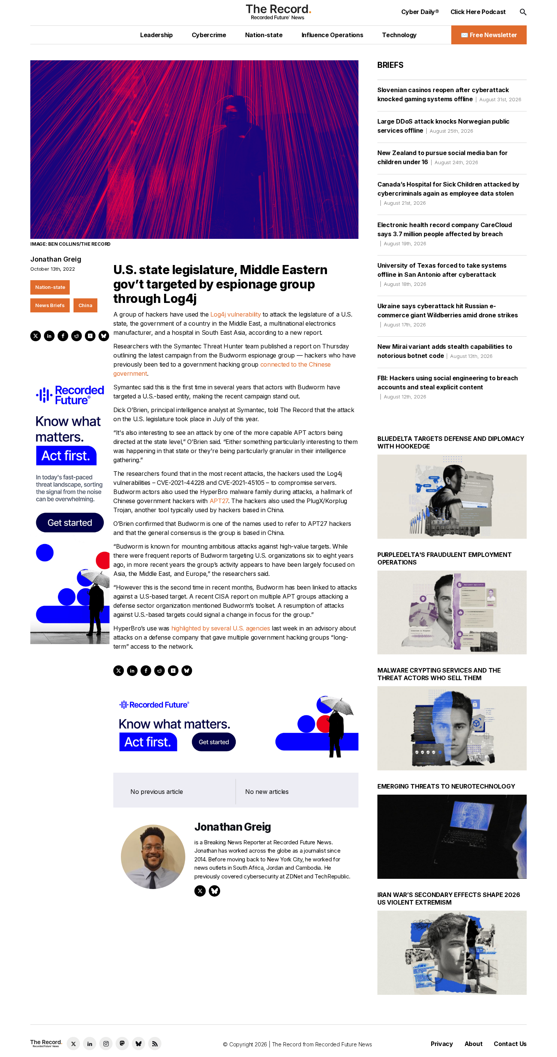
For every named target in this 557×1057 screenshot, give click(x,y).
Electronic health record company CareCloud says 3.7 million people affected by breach (444, 233)
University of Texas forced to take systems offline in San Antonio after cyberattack (442, 274)
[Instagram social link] (106, 1043)
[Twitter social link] (73, 1043)
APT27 (219, 501)
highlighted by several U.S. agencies (220, 628)
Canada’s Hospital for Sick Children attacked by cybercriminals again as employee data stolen (448, 193)
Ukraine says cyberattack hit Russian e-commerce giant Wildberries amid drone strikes (447, 315)
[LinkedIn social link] (89, 1043)
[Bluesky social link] (138, 1043)
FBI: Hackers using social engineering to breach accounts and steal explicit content (447, 387)
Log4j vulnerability (235, 314)
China (85, 305)
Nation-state (50, 287)
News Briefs (50, 305)
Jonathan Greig (55, 259)
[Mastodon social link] (122, 1043)
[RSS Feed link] (154, 1043)
